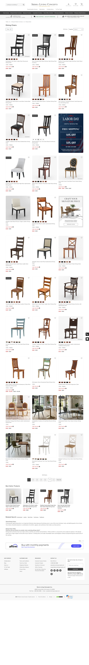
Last (53, 479)
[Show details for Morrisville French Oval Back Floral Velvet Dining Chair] (71, 167)
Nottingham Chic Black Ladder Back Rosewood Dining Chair (30, 506)
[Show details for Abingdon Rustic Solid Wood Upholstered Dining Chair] (44, 248)
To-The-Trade (59, 9)
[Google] (51, 570)
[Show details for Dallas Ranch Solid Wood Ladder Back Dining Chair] (44, 288)
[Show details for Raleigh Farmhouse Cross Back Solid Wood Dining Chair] (71, 445)
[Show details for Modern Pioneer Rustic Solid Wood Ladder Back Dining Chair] (18, 248)
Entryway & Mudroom (59, 12)
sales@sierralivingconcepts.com (57, 565)
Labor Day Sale (16, 16)
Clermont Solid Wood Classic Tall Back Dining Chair (44, 101)
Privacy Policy (23, 569)
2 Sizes (60, 184)
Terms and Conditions (24, 561)
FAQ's (21, 571)
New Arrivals (6, 12)
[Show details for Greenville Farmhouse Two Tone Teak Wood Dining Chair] (44, 445)
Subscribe (75, 569)
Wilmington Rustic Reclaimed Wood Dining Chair (43, 382)
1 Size (7, 64)
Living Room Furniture (37, 12)
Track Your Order (23, 563)
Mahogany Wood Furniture (80, 12)
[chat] (87, 339)
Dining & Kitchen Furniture (16, 12)
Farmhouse (36, 517)
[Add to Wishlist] (28, 35)
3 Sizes (7, 387)
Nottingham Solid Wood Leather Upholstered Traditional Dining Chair (69, 345)
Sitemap (50, 596)
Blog (5, 563)
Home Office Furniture (48, 12)
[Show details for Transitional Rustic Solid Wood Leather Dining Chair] (18, 288)
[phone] (87, 334)
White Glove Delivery (24, 567)
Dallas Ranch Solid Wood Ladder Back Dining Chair (44, 304)
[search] (15, 4)
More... (80, 541)
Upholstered (19, 517)
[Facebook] (60, 570)
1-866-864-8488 (54, 563)
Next (49, 479)
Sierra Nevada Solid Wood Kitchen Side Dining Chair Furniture (64, 507)
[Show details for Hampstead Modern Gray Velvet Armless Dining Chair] (71, 407)
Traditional (41, 517)
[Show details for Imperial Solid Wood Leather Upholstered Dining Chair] (44, 208)
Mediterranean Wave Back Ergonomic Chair (69, 384)
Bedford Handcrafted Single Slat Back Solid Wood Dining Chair (48, 506)
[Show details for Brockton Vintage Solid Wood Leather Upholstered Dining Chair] (18, 407)
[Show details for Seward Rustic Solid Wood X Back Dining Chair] (71, 248)
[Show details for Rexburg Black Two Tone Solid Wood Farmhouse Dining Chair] (44, 125)
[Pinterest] (54, 570)
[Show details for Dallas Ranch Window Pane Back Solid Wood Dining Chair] (44, 167)
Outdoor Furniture (69, 12)
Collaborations (50, 9)
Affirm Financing (38, 567)
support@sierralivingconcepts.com (57, 567)
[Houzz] (57, 570)
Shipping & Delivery (24, 565)
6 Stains (63, 64)
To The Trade (7, 567)
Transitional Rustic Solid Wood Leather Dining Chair (18, 304)
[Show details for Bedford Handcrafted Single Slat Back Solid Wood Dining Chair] (71, 45)
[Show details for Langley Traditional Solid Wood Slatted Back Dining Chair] (18, 125)
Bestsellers (42, 9)
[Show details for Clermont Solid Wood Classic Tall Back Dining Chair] (44, 85)
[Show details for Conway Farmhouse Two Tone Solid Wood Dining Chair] (18, 328)
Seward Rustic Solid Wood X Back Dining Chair (70, 264)
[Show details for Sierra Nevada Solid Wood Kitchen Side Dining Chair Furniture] (44, 45)
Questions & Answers (40, 565)
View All (59, 480)
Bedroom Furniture (27, 12)
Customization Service (32, 9)
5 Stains (11, 64)
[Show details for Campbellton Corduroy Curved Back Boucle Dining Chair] (44, 407)
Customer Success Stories (40, 561)
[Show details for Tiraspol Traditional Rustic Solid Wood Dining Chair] (44, 328)
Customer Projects (39, 563)
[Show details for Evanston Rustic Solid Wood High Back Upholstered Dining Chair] (18, 167)
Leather (25, 517)
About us (6, 565)
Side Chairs (30, 517)
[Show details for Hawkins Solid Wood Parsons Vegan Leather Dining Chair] (18, 208)
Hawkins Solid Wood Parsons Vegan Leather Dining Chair (13, 506)
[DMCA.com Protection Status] (59, 597)
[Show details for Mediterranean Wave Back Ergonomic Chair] (71, 368)
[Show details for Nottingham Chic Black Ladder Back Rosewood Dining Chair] (18, 45)
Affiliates (6, 569)
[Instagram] (51, 574)
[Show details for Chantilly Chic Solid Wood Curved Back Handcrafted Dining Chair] (18, 85)
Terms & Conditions (42, 596)
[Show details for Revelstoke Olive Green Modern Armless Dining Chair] (18, 445)
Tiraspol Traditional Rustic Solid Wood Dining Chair (44, 344)
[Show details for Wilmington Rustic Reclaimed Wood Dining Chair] (44, 368)
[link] (69, 596)
